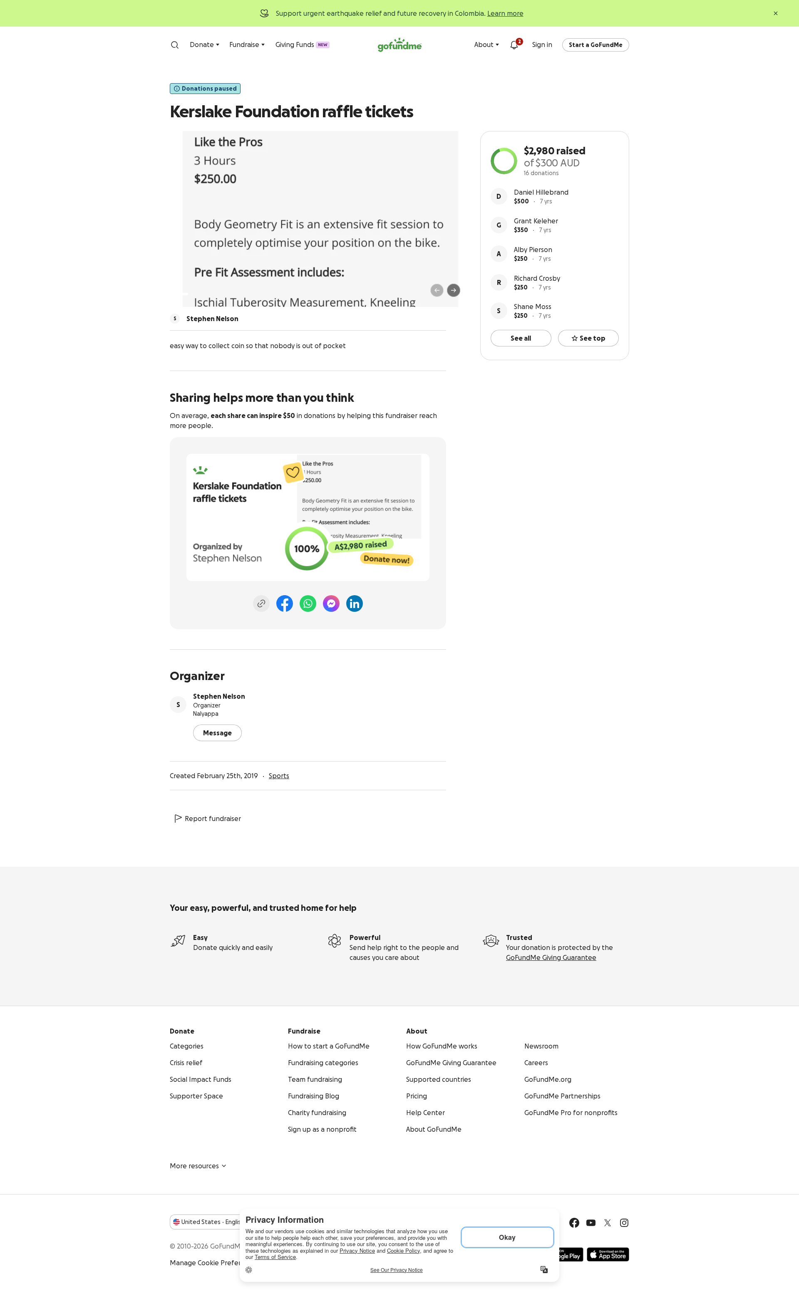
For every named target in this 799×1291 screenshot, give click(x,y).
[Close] (775, 13)
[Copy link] (261, 603)
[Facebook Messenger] (331, 603)
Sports (279, 775)
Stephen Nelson (219, 696)
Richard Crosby (537, 278)
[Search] (174, 45)
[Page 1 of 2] (184, 294)
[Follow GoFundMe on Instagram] (624, 1222)
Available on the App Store (608, 1254)
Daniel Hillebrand (541, 192)
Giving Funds (301, 44)
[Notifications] (514, 45)
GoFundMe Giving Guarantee (551, 957)
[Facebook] (284, 603)
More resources (194, 1166)
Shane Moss (532, 306)
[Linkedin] (354, 603)
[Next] (453, 290)
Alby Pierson (533, 249)
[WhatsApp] (308, 603)
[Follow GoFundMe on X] (607, 1222)
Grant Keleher (536, 221)
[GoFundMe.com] (400, 44)
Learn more (505, 13)
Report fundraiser (213, 818)
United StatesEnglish (212, 1222)
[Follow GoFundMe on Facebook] (574, 1222)
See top (592, 338)
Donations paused (209, 88)
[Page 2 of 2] (192, 294)
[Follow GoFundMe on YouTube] (591, 1222)
